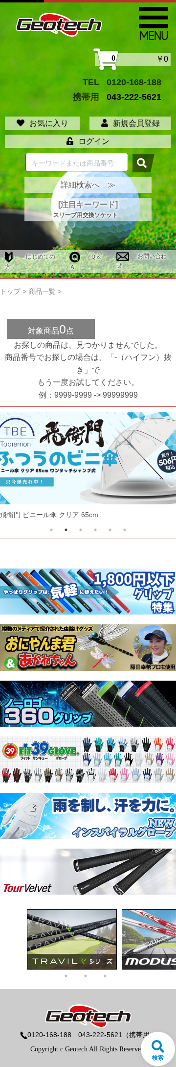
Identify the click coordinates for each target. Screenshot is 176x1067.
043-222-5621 (134, 96)
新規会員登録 (136, 123)
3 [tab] (81, 530)
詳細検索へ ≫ (88, 185)
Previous (25, 467)
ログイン (94, 141)
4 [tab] (95, 530)
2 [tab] (66, 530)
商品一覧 (42, 291)
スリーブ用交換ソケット (85, 215)
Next (150, 467)
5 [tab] (110, 530)
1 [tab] (51, 530)
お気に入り (48, 123)
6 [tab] (125, 530)
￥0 (139, 59)
